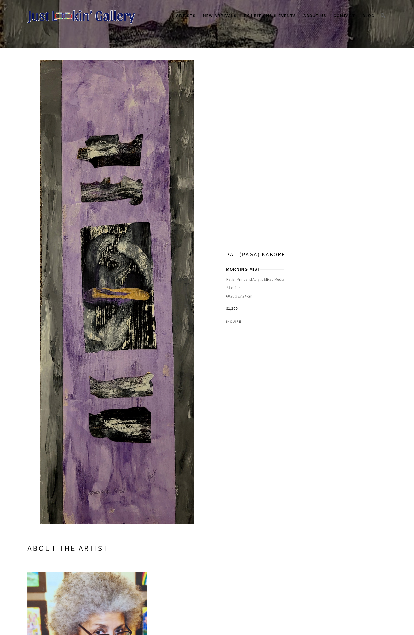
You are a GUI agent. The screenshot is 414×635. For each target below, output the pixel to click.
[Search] (383, 15)
